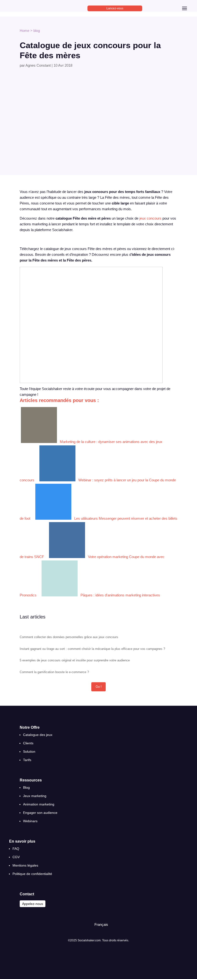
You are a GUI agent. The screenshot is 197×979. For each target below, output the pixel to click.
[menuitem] (99, 924)
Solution (29, 751)
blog (36, 31)
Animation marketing (38, 804)
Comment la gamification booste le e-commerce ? (54, 672)
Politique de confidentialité (32, 874)
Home (24, 31)
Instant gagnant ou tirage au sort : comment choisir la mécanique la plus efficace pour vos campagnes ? (92, 649)
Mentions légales (25, 865)
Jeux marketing (34, 796)
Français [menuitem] (101, 924)
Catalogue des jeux (37, 735)
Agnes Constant (38, 65)
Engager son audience (40, 813)
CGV (16, 857)
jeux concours (150, 218)
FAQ (15, 849)
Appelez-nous (32, 904)
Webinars (30, 821)
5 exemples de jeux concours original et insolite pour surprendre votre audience (75, 660)
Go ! (99, 686)
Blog (26, 787)
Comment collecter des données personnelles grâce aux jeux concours (69, 637)
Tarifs (27, 760)
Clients (28, 743)
